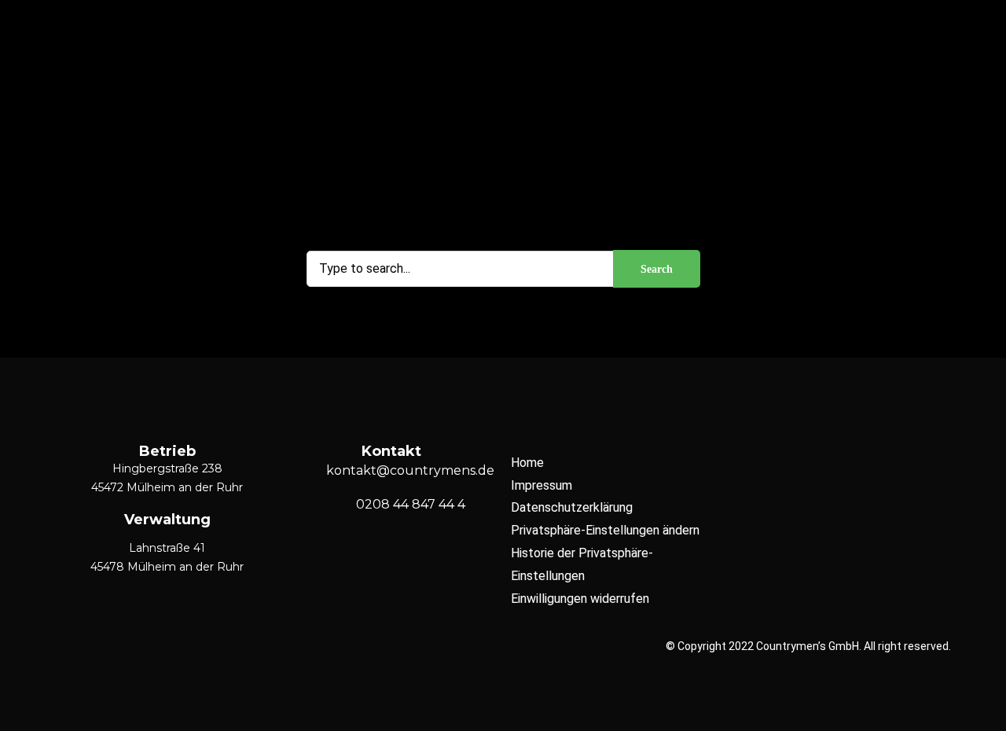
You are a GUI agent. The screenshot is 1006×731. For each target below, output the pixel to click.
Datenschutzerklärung (572, 507)
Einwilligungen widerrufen (580, 598)
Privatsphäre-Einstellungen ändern (605, 530)
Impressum (541, 485)
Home (527, 462)
